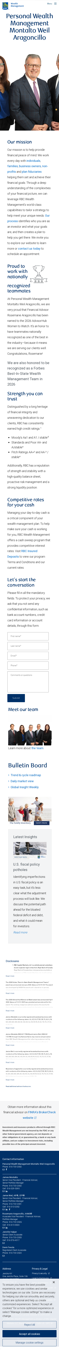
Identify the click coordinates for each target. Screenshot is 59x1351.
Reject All (29, 1324)
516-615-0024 (13, 1225)
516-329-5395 (13, 1188)
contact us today (29, 248)
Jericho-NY (7, 1273)
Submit (16, 698)
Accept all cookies (29, 1334)
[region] (29, 1315)
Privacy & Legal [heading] (40, 1268)
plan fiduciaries (32, 172)
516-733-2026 (15, 1222)
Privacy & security (39, 1273)
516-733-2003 (15, 1237)
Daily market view (22, 781)
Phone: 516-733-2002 (12, 1166)
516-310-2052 (13, 1206)
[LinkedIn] (7, 1191)
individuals (33, 161)
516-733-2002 (15, 1185)
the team (37, 748)
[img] (29, 88)
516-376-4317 (13, 1240)
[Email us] (3, 1169)
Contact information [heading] (13, 1159)
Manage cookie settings (29, 1342)
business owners (30, 166)
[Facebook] (7, 1169)
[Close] (53, 1282)
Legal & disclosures (40, 1278)
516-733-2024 (15, 1252)
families (12, 166)
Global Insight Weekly (25, 787)
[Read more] (10, 976)
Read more (20, 932)
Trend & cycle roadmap (26, 775)
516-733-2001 (15, 1204)
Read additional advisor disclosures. (18, 1086)
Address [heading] (6, 1268)
